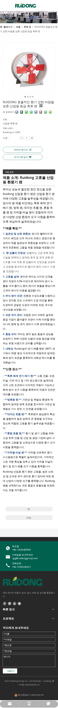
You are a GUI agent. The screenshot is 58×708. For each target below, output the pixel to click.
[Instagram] (19, 603)
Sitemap (37, 680)
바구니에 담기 (21, 157)
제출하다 (11, 671)
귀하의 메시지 (21, 149)
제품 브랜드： (9, 128)
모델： (6, 119)
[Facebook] (4, 603)
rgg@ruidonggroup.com (25, 558)
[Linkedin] (9, 603)
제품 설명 (9, 172)
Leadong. (47, 680)
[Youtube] (14, 603)
